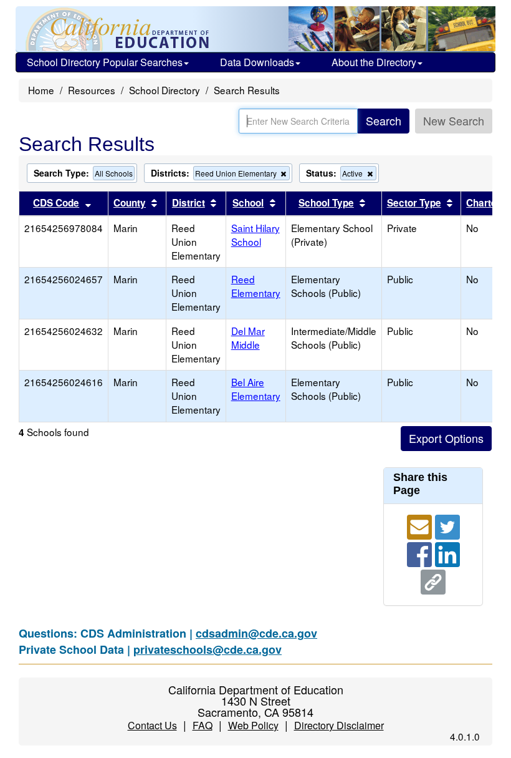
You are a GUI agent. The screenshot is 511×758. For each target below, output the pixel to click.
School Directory (164, 90)
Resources (91, 90)
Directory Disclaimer (339, 725)
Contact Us (152, 725)
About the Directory (374, 62)
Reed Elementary (255, 285)
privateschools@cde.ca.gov (207, 649)
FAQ (203, 725)
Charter (483, 203)
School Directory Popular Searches (105, 62)
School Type (326, 203)
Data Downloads (257, 62)
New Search (453, 120)
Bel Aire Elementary (255, 388)
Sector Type (414, 203)
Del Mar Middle (248, 337)
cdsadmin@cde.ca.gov (256, 633)
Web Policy (253, 725)
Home (41, 90)
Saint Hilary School (255, 234)
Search (383, 120)
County (129, 203)
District (188, 203)
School (248, 203)
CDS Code (56, 203)
